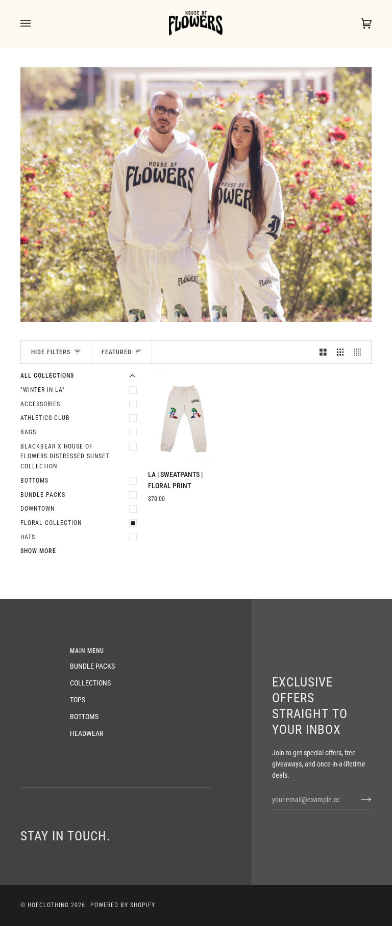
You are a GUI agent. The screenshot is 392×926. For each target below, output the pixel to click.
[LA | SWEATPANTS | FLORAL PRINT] (182, 416)
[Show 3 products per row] (340, 352)
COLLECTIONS (90, 683)
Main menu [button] (87, 650)
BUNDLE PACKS (42, 494)
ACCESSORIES (40, 404)
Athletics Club (45, 417)
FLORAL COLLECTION (51, 522)
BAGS (28, 432)
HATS (27, 537)
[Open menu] (35, 23)
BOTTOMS (34, 480)
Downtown (37, 508)
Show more (38, 550)
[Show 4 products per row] (360, 352)
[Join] (358, 799)
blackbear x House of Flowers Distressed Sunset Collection (64, 456)
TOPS (77, 700)
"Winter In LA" (42, 389)
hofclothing (48, 905)
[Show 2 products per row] (323, 352)
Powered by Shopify (122, 905)
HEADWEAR (86, 733)
